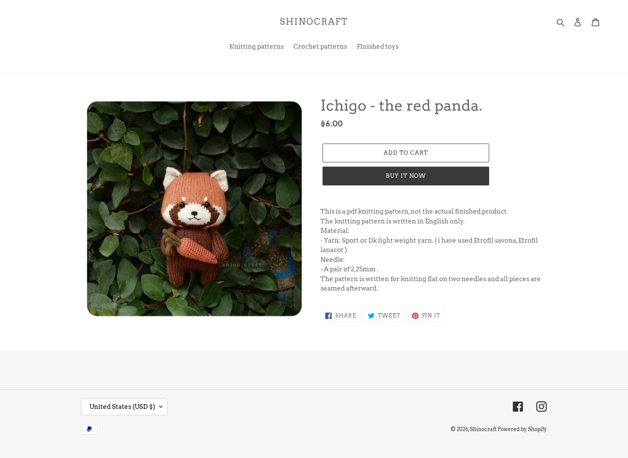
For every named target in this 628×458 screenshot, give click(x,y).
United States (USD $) (122, 407)
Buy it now (406, 176)
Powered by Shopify (522, 429)
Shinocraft (314, 22)
